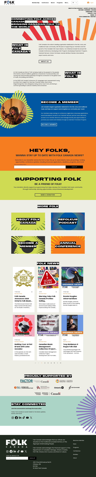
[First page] (35, 363)
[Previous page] (38, 363)
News (74, 444)
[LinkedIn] (20, 417)
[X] (31, 417)
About (75, 458)
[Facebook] (16, 417)
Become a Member (78, 440)
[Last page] (60, 363)
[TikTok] (23, 417)
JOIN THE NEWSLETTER (20, 164)
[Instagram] (12, 417)
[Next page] (57, 363)
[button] (35, 2)
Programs (76, 447)
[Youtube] (27, 417)
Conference (76, 451)
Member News (18, 293)
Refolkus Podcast (19, 341)
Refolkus (75, 454)
